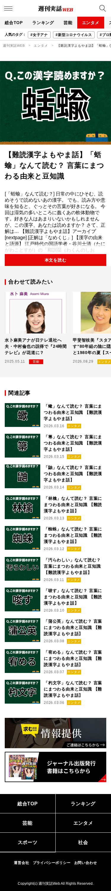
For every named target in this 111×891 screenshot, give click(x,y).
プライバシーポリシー (52, 863)
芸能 (68, 22)
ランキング (43, 22)
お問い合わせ (85, 863)
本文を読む (56, 260)
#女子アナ (39, 35)
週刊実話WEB (14, 45)
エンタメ (90, 22)
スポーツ (28, 842)
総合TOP (14, 22)
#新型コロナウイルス (74, 35)
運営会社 (21, 863)
